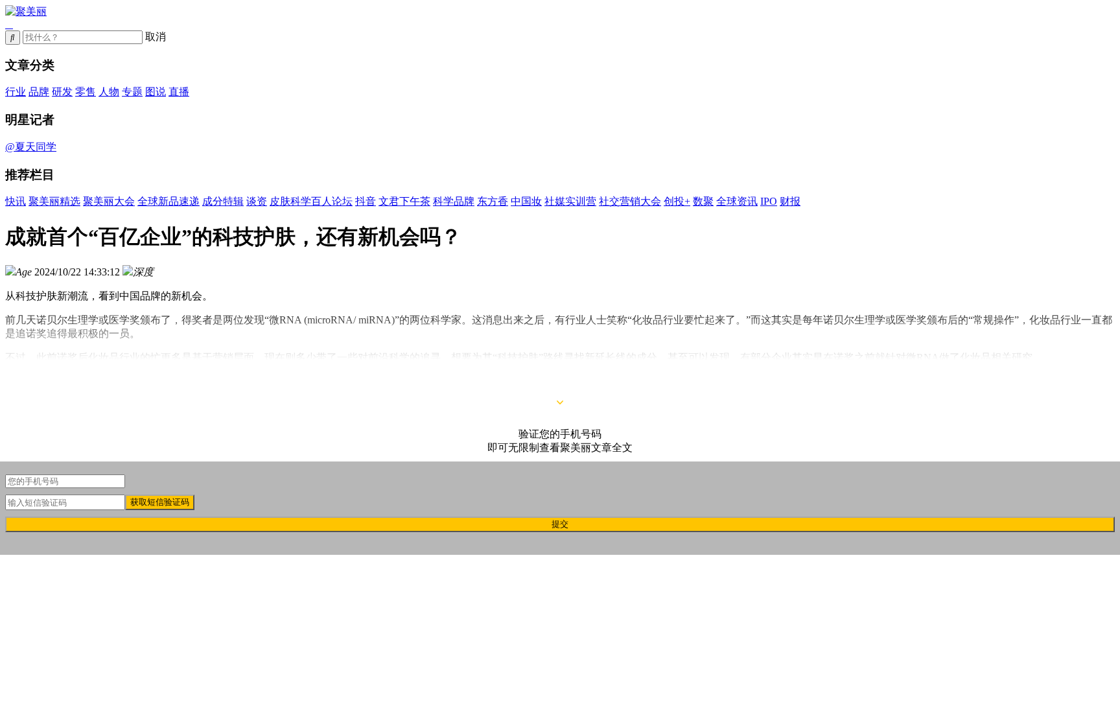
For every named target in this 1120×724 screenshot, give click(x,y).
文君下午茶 (404, 201)
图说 (155, 91)
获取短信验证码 (159, 502)
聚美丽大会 (109, 201)
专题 (132, 91)
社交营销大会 (630, 201)
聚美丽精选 (54, 201)
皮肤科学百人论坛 (311, 201)
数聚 (703, 201)
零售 (85, 91)
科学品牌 (453, 201)
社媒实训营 (570, 201)
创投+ (677, 201)
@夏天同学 (30, 146)
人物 (109, 91)
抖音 (365, 201)
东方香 (492, 201)
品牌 (39, 91)
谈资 (256, 201)
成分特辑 (223, 201)
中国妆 (526, 201)
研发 (62, 91)
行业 (15, 91)
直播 (179, 91)
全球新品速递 (168, 201)
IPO (768, 201)
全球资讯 (737, 201)
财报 (790, 201)
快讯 (15, 201)
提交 (560, 524)
